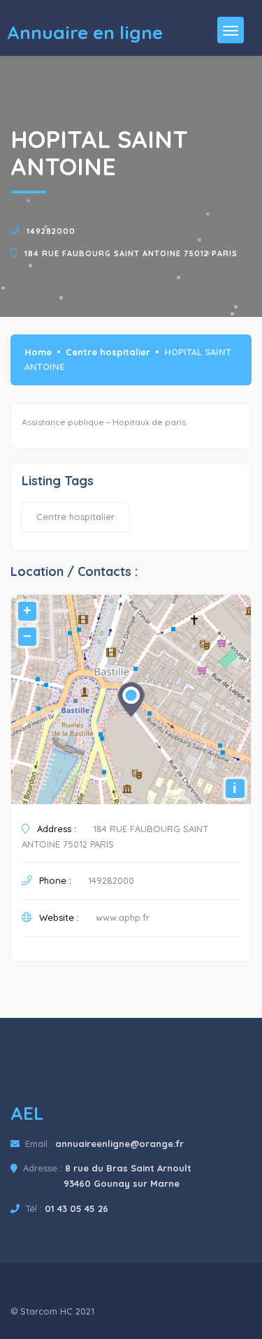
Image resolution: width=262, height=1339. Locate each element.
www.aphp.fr (123, 917)
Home (38, 351)
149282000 (51, 231)
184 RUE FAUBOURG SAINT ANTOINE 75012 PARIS (131, 253)
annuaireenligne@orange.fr (119, 1143)
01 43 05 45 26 (76, 1208)
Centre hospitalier (108, 351)
